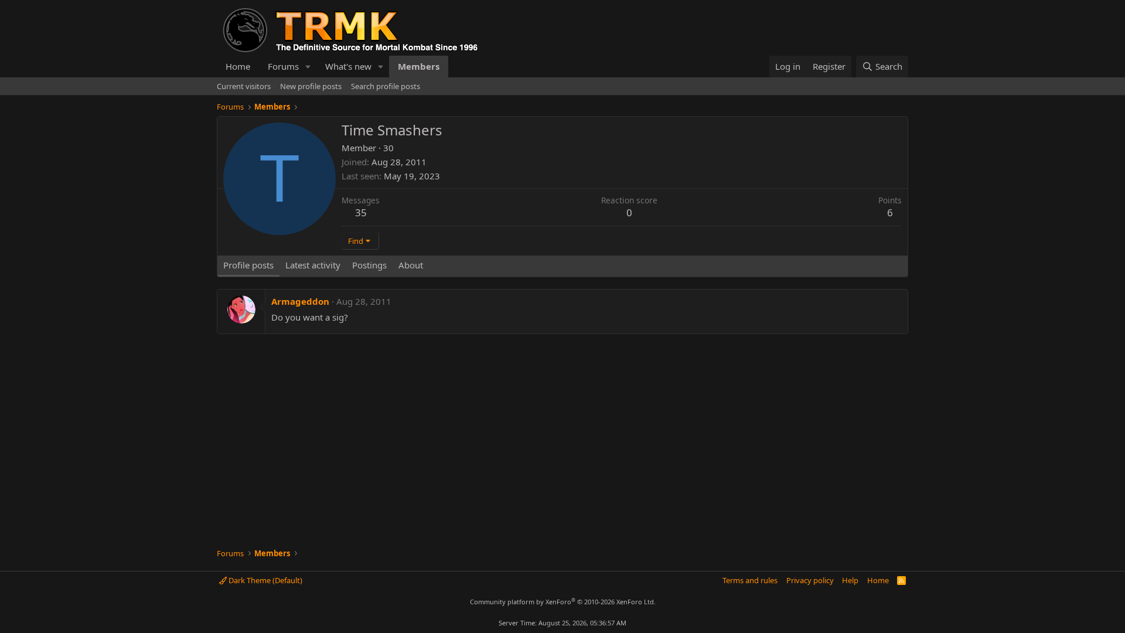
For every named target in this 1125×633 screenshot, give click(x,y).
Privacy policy (810, 580)
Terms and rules (750, 580)
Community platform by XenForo (563, 601)
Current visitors (244, 86)
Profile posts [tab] (248, 265)
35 (361, 212)
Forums (283, 66)
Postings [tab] (369, 265)
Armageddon (300, 301)
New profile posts (311, 86)
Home (238, 66)
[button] (308, 66)
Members (418, 66)
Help (850, 580)
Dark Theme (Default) (264, 580)
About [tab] (410, 265)
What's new (348, 66)
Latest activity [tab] (312, 265)
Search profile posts (385, 86)
